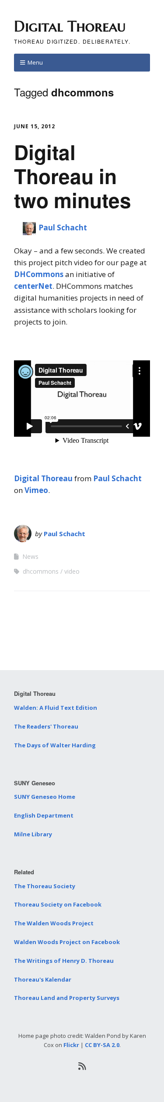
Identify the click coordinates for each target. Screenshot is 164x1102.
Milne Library (33, 834)
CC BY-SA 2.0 (102, 1045)
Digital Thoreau (70, 26)
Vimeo (36, 490)
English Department (43, 815)
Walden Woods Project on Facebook (67, 942)
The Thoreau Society (44, 886)
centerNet (33, 286)
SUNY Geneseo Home (44, 797)
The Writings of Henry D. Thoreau (64, 961)
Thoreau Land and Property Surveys (66, 998)
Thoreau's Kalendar (42, 979)
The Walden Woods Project (54, 923)
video (72, 571)
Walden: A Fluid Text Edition (55, 708)
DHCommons (38, 274)
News (30, 556)
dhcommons (41, 571)
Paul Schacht (62, 227)
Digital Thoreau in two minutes (72, 175)
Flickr (71, 1045)
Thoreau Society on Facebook (57, 904)
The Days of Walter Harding (55, 745)
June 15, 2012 (34, 126)
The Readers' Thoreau (46, 726)
